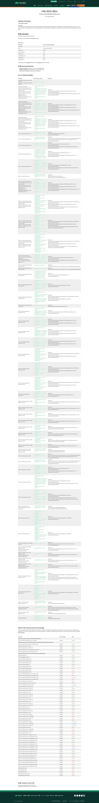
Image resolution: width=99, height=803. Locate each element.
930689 (28, 62)
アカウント (70, 1)
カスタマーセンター (63, 1)
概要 (39, 795)
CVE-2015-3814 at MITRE (23, 23)
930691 (39, 62)
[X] (79, 795)
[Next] (53, 16)
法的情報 (28, 795)
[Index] (50, 16)
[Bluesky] (84, 795)
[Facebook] (77, 795)
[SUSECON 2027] (54, 1)
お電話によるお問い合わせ (59, 795)
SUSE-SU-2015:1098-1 (23, 69)
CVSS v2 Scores (20, 42)
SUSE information (23, 34)
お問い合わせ (73, 5)
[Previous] (47, 16)
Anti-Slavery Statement (34, 795)
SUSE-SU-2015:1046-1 (23, 68)
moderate (33, 38)
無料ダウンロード (81, 5)
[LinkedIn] (82, 795)
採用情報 (24, 795)
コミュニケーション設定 (45, 795)
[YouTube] (75, 795)
